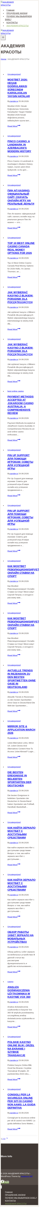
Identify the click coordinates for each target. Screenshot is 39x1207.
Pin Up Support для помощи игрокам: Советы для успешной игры (20, 462)
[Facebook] (2, 1182)
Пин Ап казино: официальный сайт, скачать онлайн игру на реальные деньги (20, 197)
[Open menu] (3, 37)
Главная (10, 10)
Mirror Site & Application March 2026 (21, 729)
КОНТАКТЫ (12, 22)
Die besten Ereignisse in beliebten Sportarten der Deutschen (19, 779)
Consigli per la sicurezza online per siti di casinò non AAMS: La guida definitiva (21, 1101)
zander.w (14, 101)
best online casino (15, 391)
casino (10, 982)
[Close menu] (1, 1187)
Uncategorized (14, 74)
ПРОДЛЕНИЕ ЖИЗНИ (16, 13)
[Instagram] (8, 1182)
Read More (13, 126)
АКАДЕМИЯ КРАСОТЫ (17, 25)
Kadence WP (27, 1176)
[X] (5, 1182)
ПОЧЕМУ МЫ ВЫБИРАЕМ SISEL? (18, 18)
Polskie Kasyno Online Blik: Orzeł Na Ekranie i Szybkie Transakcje (20, 1049)
